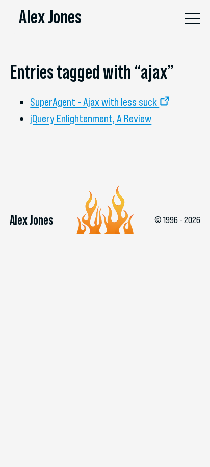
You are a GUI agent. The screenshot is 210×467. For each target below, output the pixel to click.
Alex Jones (50, 17)
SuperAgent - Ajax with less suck (93, 101)
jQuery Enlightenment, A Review (90, 118)
